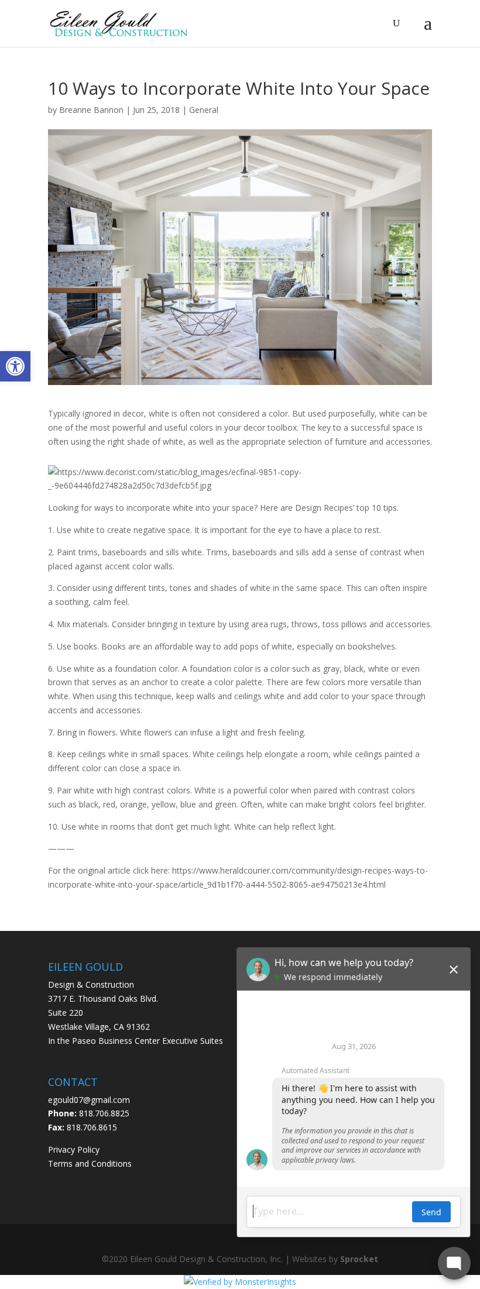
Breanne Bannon (91, 109)
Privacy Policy (74, 1149)
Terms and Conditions (90, 1163)
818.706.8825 (104, 1113)
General (203, 109)
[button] (15, 366)
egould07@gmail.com (89, 1099)
